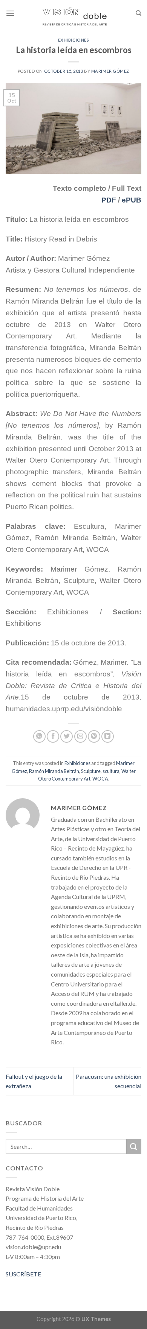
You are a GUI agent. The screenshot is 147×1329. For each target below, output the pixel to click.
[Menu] (10, 13)
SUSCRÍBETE (23, 1274)
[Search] (138, 13)
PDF (108, 200)
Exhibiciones (73, 39)
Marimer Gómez (110, 71)
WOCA (100, 779)
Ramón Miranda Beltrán (54, 771)
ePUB (131, 200)
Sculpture (91, 771)
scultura (111, 771)
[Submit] (133, 1146)
